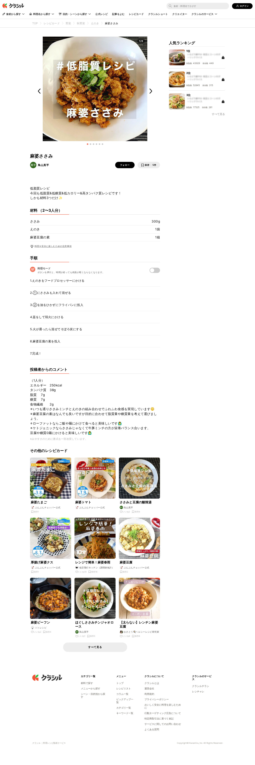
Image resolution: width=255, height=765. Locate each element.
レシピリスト (123, 688)
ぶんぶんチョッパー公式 (47, 507)
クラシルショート (158, 14)
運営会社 (149, 688)
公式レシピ (101, 14)
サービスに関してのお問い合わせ (162, 723)
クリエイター (179, 14)
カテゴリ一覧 (123, 707)
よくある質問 (151, 729)
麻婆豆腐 (126, 562)
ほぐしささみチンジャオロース (94, 624)
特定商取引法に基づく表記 (159, 718)
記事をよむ (118, 14)
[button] (87, 144)
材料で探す (87, 683)
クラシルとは (151, 683)
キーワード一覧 (124, 713)
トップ (120, 683)
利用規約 (149, 693)
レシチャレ (198, 691)
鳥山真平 (43, 165)
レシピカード (136, 14)
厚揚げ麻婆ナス (42, 562)
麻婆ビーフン (40, 622)
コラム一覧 (122, 693)
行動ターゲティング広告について (162, 713)
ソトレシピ (40, 627)
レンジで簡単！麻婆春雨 (93, 562)
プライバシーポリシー (156, 699)
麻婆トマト (83, 502)
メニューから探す (90, 688)
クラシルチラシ (200, 686)
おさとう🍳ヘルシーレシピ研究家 (141, 631)
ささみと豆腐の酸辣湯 (136, 502)
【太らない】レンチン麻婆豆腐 (139, 624)
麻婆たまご (39, 502)
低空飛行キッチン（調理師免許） (96, 567)
